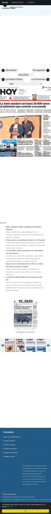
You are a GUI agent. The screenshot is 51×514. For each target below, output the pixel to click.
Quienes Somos (18, 2)
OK (26, 511)
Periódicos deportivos (10, 448)
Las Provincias (39, 79)
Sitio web (47, 87)
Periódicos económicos (10, 452)
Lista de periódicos (9, 441)
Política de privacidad (9, 494)
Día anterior (11, 70)
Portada (5, 2)
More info (10, 507)
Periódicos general (9, 444)
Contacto (30, 2)
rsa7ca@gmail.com (14, 437)
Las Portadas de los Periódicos (25, 332)
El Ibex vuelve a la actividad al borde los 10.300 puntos (25, 240)
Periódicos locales (9, 456)
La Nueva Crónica (14, 79)
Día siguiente (39, 70)
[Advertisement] (25, 42)
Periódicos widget (8, 8)
